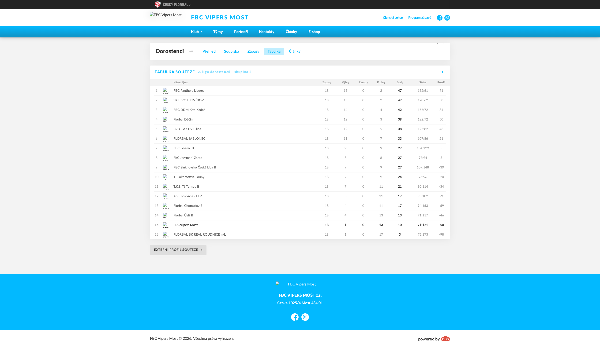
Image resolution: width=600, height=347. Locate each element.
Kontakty (266, 32)
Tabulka (274, 51)
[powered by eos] (434, 338)
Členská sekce (393, 17)
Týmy (218, 32)
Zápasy (253, 51)
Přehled (209, 51)
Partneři (241, 32)
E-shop (314, 32)
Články (291, 32)
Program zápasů (419, 17)
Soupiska (231, 51)
